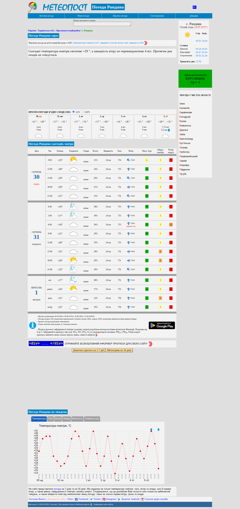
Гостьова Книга (37, 499)
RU (194, 7)
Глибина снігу (92, 418)
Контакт (53, 504)
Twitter (97, 499)
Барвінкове (185, 112)
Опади (66, 418)
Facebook (83, 499)
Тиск (50, 418)
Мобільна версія (82, 504)
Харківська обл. (46, 30)
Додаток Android (130, 499)
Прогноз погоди (120, 16)
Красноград (186, 138)
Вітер (58, 418)
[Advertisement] (102, 84)
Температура (39, 418)
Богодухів (184, 116)
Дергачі (183, 129)
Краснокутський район (68, 30)
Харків (183, 160)
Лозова (183, 147)
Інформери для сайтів (103, 504)
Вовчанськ (185, 125)
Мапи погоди (83, 16)
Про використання (66, 504)
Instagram (111, 499)
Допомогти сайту (56, 499)
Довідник (194, 16)
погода (57, 489)
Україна (32, 30)
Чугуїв (182, 173)
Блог (70, 499)
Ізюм (182, 103)
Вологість (77, 418)
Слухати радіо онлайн (156, 499)
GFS (78, 112)
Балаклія (184, 108)
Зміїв (182, 134)
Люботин (184, 151)
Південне (184, 169)
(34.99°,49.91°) (200, 27)
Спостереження (157, 16)
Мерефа (184, 165)
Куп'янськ (184, 143)
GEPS (87, 112)
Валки (182, 121)
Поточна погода (46, 16)
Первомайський (188, 156)
